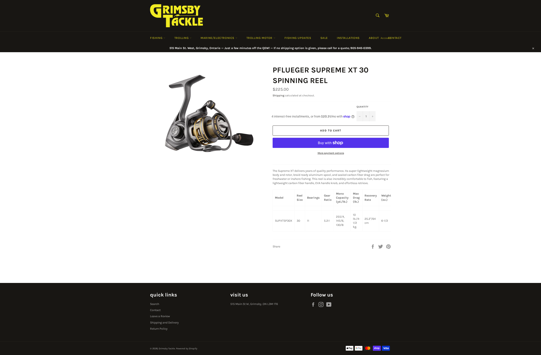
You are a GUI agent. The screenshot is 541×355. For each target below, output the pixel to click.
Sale (324, 38)
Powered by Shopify (186, 348)
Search (154, 304)
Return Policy (159, 328)
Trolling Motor (259, 38)
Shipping (278, 95)
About (374, 38)
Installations (348, 38)
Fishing (156, 38)
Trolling (182, 38)
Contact (395, 38)
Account (386, 38)
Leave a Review (160, 316)
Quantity (362, 106)
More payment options (331, 153)
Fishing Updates (297, 38)
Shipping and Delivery (164, 322)
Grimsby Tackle (167, 348)
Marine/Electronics (218, 38)
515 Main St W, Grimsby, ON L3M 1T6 (254, 304)
